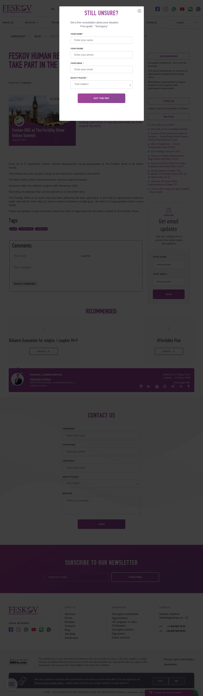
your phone (76, 49)
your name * (76, 34)
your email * (77, 63)
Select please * (78, 78)
